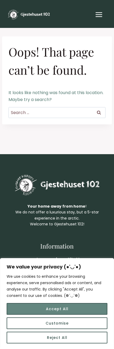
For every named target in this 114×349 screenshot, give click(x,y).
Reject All (57, 337)
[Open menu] (99, 14)
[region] (57, 303)
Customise (57, 323)
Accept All (57, 309)
